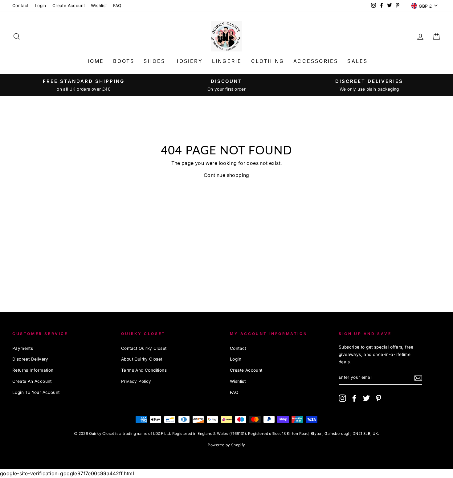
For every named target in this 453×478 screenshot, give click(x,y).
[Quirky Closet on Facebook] (354, 398)
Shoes (154, 61)
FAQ (117, 5)
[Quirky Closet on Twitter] (366, 398)
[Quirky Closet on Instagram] (342, 398)
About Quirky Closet (141, 359)
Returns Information (33, 370)
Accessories (315, 61)
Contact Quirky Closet (143, 348)
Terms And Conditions (144, 370)
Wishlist (99, 5)
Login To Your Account (35, 392)
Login (40, 5)
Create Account (68, 5)
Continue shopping (226, 175)
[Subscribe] (418, 377)
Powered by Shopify (226, 445)
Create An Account (32, 381)
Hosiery (188, 61)
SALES (357, 61)
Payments (22, 348)
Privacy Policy (136, 381)
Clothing (267, 61)
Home (94, 61)
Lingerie (227, 61)
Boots (123, 61)
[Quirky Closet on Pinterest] (378, 398)
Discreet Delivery (30, 359)
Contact (20, 5)
